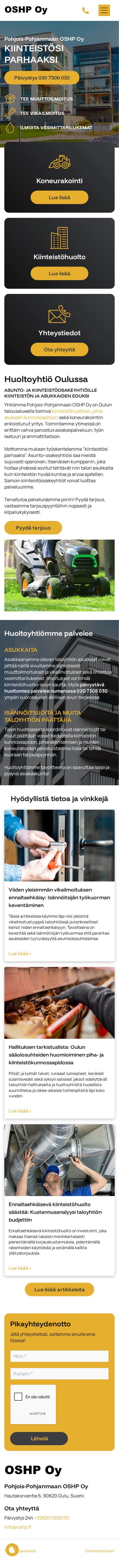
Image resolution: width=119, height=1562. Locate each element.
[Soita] (85, 10)
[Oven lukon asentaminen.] (59, 845)
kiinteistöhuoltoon (71, 411)
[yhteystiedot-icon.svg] (59, 314)
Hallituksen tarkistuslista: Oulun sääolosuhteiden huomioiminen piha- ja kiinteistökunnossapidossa (56, 1055)
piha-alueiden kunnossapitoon (54, 414)
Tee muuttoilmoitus (46, 99)
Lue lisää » (20, 953)
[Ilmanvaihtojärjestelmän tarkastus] (59, 1160)
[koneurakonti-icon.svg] (59, 161)
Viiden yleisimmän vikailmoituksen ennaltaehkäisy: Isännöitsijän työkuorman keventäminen (59, 897)
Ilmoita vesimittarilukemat (56, 127)
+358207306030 (51, 1518)
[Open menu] (104, 10)
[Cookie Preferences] (12, 1549)
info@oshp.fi (17, 1527)
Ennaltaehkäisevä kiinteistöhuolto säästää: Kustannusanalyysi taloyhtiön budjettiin (55, 1212)
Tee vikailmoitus (42, 113)
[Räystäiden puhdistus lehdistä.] (59, 1003)
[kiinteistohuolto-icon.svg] (59, 237)
